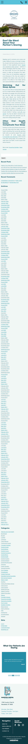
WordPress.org (4, 629)
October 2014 (4, 463)
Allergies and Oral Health (7, 531)
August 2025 (4, 213)
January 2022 (4, 295)
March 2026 (4, 199)
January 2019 (4, 365)
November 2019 (5, 345)
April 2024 (3, 243)
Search (3, 158)
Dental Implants (5, 560)
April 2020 (3, 336)
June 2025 (3, 217)
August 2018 (4, 374)
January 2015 (4, 457)
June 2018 (3, 378)
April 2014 (3, 474)
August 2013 (4, 489)
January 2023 (4, 272)
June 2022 (3, 286)
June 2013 (3, 493)
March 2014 (4, 476)
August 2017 (4, 397)
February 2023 (4, 270)
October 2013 (4, 486)
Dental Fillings (4, 555)
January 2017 (4, 411)
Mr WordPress (4, 182)
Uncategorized (5, 614)
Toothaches (4, 612)
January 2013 (4, 503)
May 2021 (3, 311)
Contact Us (5, 731)
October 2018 (4, 370)
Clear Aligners (4, 541)
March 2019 (4, 361)
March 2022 (4, 291)
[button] (9, 675)
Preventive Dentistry (14, 147)
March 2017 (4, 407)
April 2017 (3, 405)
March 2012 (4, 522)
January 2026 (4, 203)
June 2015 (3, 447)
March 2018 (4, 384)
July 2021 (3, 307)
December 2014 (5, 459)
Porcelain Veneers (5, 597)
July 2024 (3, 238)
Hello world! (19, 180)
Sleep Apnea (4, 607)
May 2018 (3, 380)
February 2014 (4, 478)
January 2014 (4, 480)
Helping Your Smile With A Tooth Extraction (12, 165)
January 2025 (4, 226)
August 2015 (4, 443)
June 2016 (3, 424)
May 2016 (3, 426)
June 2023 (3, 263)
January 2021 (4, 318)
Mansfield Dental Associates (8, 576)
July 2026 (3, 192)
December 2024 (5, 228)
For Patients (5, 728)
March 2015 (4, 453)
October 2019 (4, 347)
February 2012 (4, 524)
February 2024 (4, 247)
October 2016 (4, 416)
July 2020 (3, 330)
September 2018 (5, 372)
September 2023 (5, 257)
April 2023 (3, 267)
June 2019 (3, 355)
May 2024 (3, 242)
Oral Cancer (4, 585)
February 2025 (4, 224)
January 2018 (4, 388)
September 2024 (5, 234)
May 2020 (3, 334)
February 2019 (4, 363)
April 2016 (3, 428)
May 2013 (3, 495)
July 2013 (3, 491)
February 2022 (4, 293)
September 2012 (5, 511)
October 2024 (4, 232)
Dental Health (4, 556)
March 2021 (4, 315)
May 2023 (3, 265)
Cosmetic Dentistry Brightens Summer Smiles (12, 173)
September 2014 (5, 465)
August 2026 (4, 190)
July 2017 (3, 399)
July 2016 (3, 422)
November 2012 (5, 507)
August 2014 (4, 466)
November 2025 (5, 207)
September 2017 (5, 395)
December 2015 (5, 436)
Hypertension (4, 572)
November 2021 (5, 299)
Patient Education (5, 593)
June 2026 (3, 193)
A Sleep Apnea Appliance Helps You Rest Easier (13, 169)
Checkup (3, 539)
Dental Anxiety (5, 547)
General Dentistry (5, 568)
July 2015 (3, 445)
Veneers (3, 616)
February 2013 (4, 501)
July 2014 (3, 468)
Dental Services (6, 726)
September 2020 (5, 326)
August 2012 (4, 513)
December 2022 (5, 274)
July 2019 (3, 353)
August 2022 (4, 282)
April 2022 (3, 290)
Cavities (3, 537)
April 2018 (3, 382)
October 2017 (4, 393)
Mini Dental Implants (6, 578)
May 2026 (3, 195)
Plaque (3, 595)
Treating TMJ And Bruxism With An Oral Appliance (14, 171)
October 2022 (4, 278)
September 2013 (5, 488)
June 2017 (3, 401)
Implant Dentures (5, 574)
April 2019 (3, 359)
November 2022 (5, 276)
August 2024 (4, 236)
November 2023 (5, 253)
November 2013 (5, 484)
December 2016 (5, 413)
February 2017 (4, 409)
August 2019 (4, 351)
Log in (2, 624)
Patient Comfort (5, 591)
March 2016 (4, 430)
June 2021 (3, 309)
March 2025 (4, 222)
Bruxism (3, 535)
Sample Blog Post (14, 182)
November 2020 (5, 322)
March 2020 (4, 338)
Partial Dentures (5, 589)
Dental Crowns (5, 551)
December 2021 (5, 297)
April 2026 (3, 197)
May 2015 (3, 449)
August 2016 (4, 420)
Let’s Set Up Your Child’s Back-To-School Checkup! (14, 167)
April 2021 (3, 313)
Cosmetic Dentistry (6, 545)
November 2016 (5, 415)
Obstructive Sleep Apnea (7, 583)
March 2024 (4, 245)
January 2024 (4, 249)
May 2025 (3, 218)
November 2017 (5, 391)
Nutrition (3, 582)
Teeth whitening (5, 608)
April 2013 (3, 497)
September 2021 (5, 303)
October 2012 (4, 509)
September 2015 (5, 441)
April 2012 (3, 520)
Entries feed (4, 625)
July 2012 (3, 514)
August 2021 (4, 305)
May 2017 (3, 403)
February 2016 (4, 432)
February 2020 (4, 340)
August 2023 (4, 259)
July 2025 (3, 215)
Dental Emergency (6, 553)
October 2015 (4, 440)
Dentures (3, 564)
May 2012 (3, 518)
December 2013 (5, 482)
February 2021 (4, 316)
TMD (2, 610)
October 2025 (4, 209)
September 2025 (5, 211)
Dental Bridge (4, 549)
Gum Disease (4, 570)
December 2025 (5, 205)
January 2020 (4, 341)
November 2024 (5, 230)
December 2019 (5, 343)
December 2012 (5, 505)
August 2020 (4, 328)
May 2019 (3, 357)
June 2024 (3, 240)
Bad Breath (4, 533)
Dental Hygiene (5, 558)
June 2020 (3, 332)
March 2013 (4, 499)
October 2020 (4, 324)
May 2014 (3, 472)
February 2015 (4, 455)
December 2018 (5, 366)
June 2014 (3, 470)
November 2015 (5, 438)
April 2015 (3, 451)
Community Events (6, 543)
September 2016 (5, 418)
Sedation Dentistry (5, 605)
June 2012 (3, 516)
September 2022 (5, 280)
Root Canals (4, 603)
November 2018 (5, 368)
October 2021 (4, 301)
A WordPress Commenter (7, 180)
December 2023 (5, 251)
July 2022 (3, 284)
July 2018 (3, 376)
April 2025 (3, 220)
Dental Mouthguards (6, 562)
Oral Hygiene (4, 587)
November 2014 (5, 461)
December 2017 (5, 390)
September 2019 (5, 349)
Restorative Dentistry (6, 601)
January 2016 (4, 434)
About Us (4, 724)
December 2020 (5, 320)
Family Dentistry (5, 566)
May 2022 (3, 288)
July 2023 (3, 261)
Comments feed (5, 627)
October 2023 (4, 255)
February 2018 (4, 386)
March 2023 (4, 268)
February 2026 (4, 201)
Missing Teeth (4, 580)
